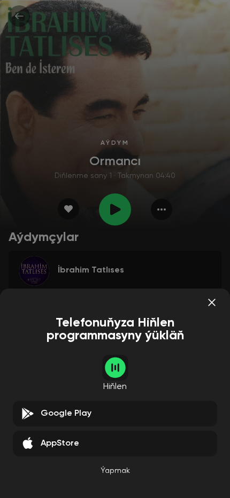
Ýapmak (115, 470)
